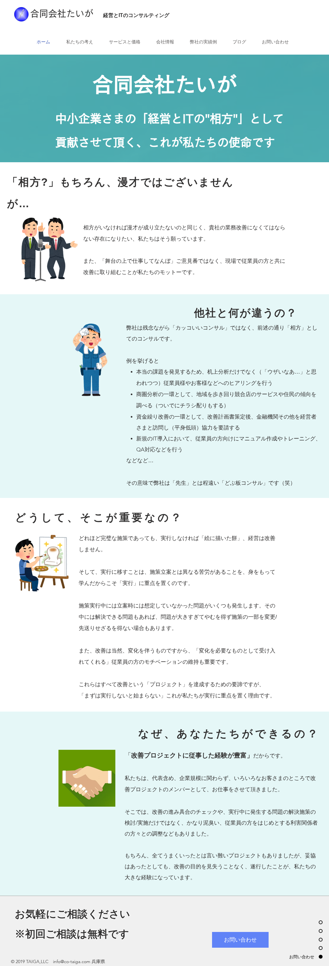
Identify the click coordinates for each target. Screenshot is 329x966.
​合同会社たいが (61, 13)
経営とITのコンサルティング (136, 15)
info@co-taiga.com (71, 961)
